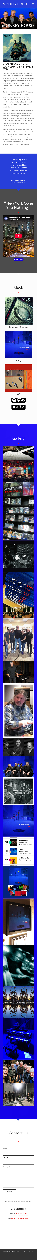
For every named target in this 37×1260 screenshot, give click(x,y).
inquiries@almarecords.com (20, 1213)
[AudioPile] (18, 583)
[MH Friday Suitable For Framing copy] (18, 916)
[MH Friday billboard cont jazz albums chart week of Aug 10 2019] (18, 846)
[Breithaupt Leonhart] (18, 550)
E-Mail (5, 1152)
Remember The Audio (18, 321)
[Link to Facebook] (27, 1246)
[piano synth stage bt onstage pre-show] (18, 1033)
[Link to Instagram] (30, 1246)
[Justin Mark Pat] (18, 742)
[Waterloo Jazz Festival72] (18, 466)
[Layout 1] (18, 761)
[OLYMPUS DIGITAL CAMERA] (18, 960)
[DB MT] (18, 634)
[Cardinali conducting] (18, 606)
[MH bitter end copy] (18, 786)
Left (18, 388)
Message (6, 1161)
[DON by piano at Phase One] (18, 666)
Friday (18, 355)
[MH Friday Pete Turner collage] (18, 877)
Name (5, 1143)
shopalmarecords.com (20, 1210)
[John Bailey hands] (18, 448)
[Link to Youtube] (32, 1246)
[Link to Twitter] (24, 1246)
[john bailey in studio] (18, 705)
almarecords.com (21, 1208)
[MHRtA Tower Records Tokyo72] (18, 506)
